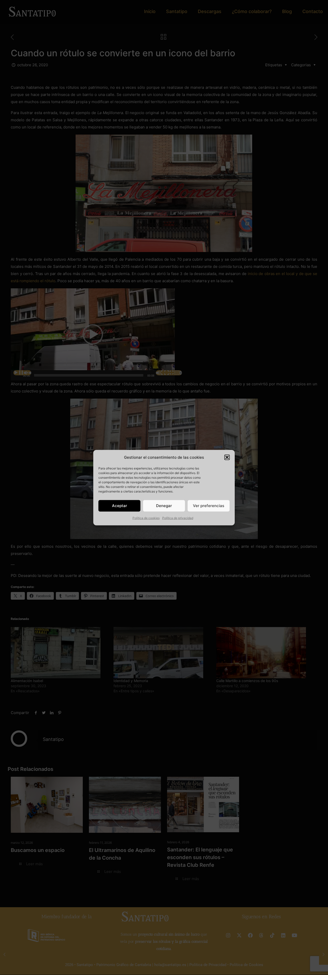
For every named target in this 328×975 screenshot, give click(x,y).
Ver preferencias (208, 505)
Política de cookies (146, 518)
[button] (227, 457)
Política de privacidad (177, 518)
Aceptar (119, 505)
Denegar (164, 505)
